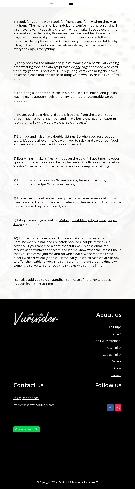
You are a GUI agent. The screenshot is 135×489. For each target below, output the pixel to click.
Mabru (64, 220)
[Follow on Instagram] (118, 407)
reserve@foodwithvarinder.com (34, 405)
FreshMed (79, 220)
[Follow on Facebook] (110, 407)
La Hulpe (115, 327)
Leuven (116, 334)
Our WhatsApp (24, 429)
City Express (97, 220)
